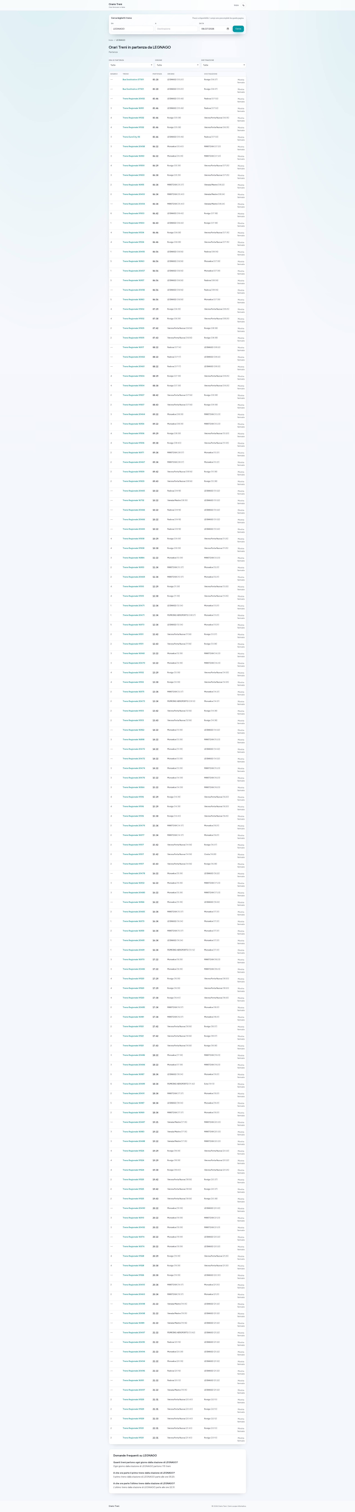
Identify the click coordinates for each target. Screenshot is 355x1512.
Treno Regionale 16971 (133, 452)
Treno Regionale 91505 (133, 328)
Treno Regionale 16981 (133, 1017)
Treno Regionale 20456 (134, 290)
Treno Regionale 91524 (133, 1151)
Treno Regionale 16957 (133, 280)
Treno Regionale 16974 (133, 1237)
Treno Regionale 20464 (134, 414)
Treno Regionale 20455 (134, 251)
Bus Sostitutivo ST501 (133, 79)
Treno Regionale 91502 (133, 309)
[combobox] (132, 29)
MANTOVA (209, 146)
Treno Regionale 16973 (133, 625)
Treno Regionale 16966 (133, 902)
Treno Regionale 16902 (133, 883)
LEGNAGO (172, 79)
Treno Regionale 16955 (133, 185)
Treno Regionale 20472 (134, 749)
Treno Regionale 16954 (133, 424)
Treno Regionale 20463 (134, 1294)
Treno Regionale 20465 (134, 491)
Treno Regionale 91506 (133, 433)
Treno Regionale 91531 (133, 1428)
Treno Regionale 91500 (133, 165)
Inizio (236, 5)
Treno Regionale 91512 (133, 672)
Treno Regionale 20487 (134, 1122)
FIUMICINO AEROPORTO (178, 615)
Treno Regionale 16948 (133, 653)
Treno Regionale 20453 (134, 194)
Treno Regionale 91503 (133, 213)
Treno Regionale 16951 (133, 108)
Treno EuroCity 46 (131, 137)
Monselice (172, 146)
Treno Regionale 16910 (133, 1218)
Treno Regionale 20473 (134, 701)
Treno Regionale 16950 (133, 156)
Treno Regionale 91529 (133, 1399)
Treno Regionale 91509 (133, 471)
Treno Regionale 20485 (134, 1007)
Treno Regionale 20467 (134, 462)
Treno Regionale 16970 (133, 959)
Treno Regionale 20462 (134, 357)
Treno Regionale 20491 (133, 1093)
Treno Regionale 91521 (133, 1026)
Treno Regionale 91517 (133, 845)
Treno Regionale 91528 (133, 1256)
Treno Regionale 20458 (134, 146)
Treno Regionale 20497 (134, 1332)
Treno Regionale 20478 (134, 873)
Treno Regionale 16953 (133, 567)
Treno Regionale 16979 (133, 921)
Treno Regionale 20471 (133, 605)
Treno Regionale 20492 (134, 1227)
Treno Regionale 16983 (133, 1131)
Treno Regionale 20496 (134, 1371)
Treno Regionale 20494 (134, 1352)
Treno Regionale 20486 (134, 1055)
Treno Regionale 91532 (133, 118)
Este (206, 1084)
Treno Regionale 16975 (133, 691)
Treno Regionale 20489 (134, 1084)
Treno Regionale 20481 (133, 940)
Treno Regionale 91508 (133, 538)
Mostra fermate (240, 81)
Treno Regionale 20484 (134, 1065)
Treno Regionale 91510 (133, 586)
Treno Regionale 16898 (133, 739)
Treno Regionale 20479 (134, 825)
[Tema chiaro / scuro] (243, 5)
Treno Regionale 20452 (134, 98)
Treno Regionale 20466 (134, 510)
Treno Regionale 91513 (133, 711)
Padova (207, 98)
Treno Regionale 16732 (133, 500)
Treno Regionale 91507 (133, 395)
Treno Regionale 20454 (134, 204)
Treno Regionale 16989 (133, 1323)
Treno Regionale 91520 (133, 978)
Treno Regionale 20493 (134, 1285)
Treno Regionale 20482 (134, 969)
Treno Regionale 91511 (133, 634)
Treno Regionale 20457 (134, 271)
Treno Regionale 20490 (134, 1208)
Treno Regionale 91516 (133, 797)
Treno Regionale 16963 (133, 261)
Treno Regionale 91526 (133, 1275)
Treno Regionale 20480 (134, 892)
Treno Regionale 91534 (133, 232)
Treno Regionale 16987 (133, 1074)
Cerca (238, 29)
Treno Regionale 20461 (133, 366)
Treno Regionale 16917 (133, 347)
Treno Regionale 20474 (134, 768)
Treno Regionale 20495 (134, 1342)
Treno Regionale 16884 (133, 558)
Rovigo (207, 79)
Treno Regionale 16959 (133, 931)
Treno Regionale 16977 (133, 835)
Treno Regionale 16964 (133, 787)
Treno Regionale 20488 (134, 1141)
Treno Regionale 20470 (134, 663)
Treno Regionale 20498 (134, 1304)
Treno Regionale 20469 (134, 577)
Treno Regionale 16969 (133, 1112)
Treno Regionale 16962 (133, 730)
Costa (207, 854)
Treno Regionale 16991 (133, 1380)
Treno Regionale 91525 (133, 1179)
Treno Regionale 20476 (134, 778)
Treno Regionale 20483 (134, 911)
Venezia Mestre (211, 185)
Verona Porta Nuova (213, 118)
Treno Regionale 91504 (133, 376)
